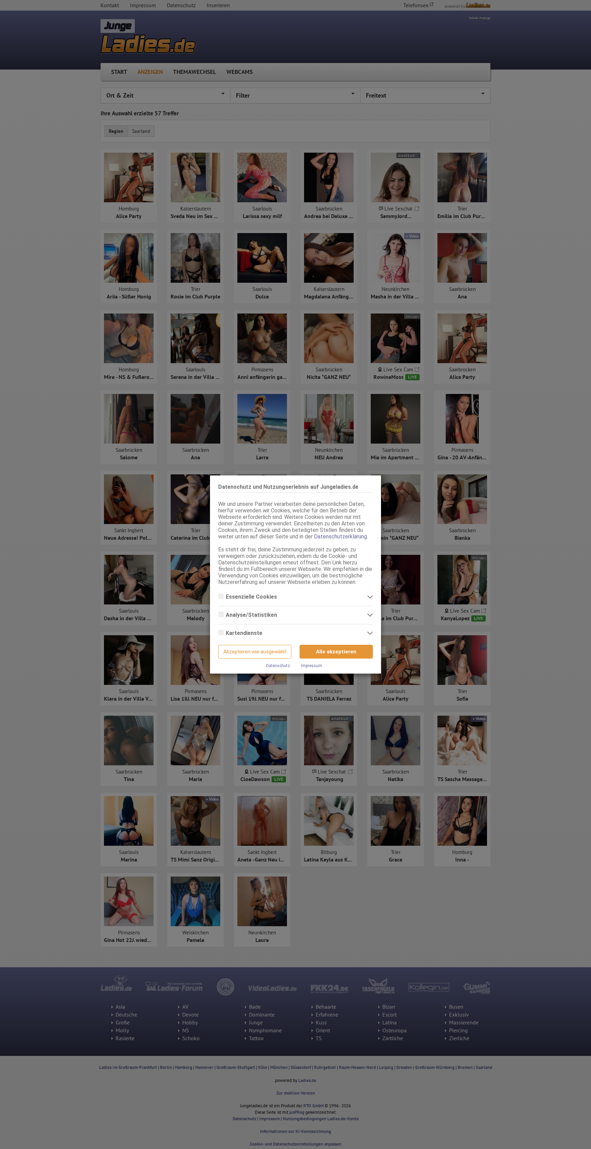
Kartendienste (245, 633)
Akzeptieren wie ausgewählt (255, 652)
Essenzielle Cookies (252, 596)
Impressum (311, 665)
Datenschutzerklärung (340, 536)
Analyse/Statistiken (252, 615)
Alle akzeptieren (336, 652)
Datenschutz (278, 665)
